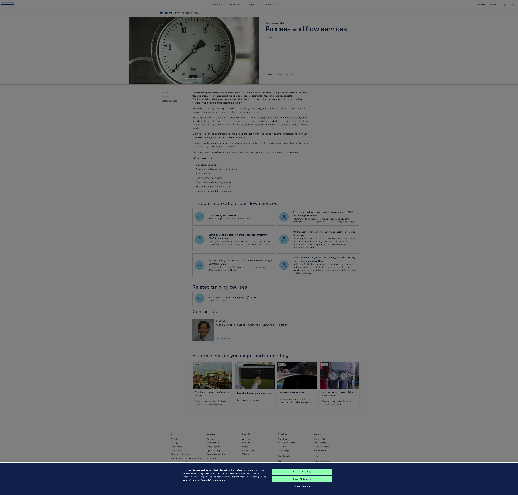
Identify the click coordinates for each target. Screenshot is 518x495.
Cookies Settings (302, 486)
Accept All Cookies (302, 472)
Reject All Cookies (302, 479)
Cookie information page (213, 480)
